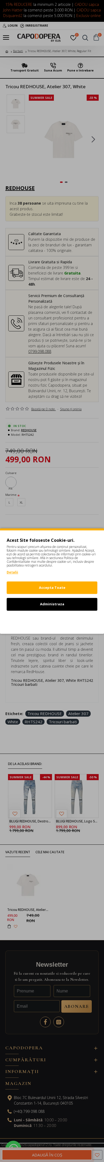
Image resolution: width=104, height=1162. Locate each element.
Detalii (12, 572)
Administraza (52, 604)
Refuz (52, 620)
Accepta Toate (52, 587)
